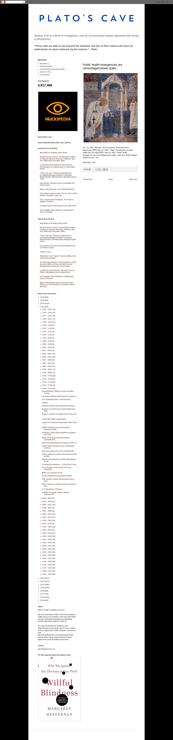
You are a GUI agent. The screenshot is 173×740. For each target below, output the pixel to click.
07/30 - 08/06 (47, 373)
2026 (42, 297)
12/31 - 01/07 (47, 309)
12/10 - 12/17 (47, 319)
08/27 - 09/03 (47, 360)
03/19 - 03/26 (47, 539)
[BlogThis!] (99, 169)
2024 (42, 303)
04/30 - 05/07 (47, 520)
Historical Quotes (46, 66)
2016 (42, 597)
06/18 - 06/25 (47, 498)
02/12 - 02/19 (47, 555)
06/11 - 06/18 (47, 501)
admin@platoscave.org (46, 649)
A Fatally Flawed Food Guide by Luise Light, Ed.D (58, 206)
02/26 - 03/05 (47, 549)
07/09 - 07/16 (47, 382)
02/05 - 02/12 (47, 558)
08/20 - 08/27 (47, 363)
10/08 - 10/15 (47, 341)
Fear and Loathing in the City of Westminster (58, 451)
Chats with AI (44, 75)
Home (110, 179)
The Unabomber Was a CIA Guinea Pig (56, 399)
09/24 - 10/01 (47, 347)
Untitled (45, 403)
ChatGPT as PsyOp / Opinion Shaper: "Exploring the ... (55, 493)
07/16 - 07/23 (47, 379)
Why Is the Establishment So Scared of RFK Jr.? (59, 443)
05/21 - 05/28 (47, 511)
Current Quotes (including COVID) (52, 69)
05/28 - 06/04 (47, 508)
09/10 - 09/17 (47, 354)
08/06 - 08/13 (47, 369)
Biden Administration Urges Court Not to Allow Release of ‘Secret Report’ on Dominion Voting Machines (57, 285)
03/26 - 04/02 (47, 536)
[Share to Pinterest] (107, 169)
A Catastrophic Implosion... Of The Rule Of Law (59, 464)
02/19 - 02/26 (47, 552)
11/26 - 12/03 (47, 325)
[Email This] (96, 169)
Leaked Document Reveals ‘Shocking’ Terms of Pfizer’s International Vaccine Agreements (57, 271)
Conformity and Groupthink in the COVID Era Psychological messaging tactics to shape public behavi (57, 167)
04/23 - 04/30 (47, 524)
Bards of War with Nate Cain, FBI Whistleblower (57, 189)
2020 (42, 584)
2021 (42, 581)
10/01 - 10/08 (47, 344)
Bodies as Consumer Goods (52, 473)
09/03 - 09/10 (47, 357)
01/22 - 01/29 (47, 565)
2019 (42, 588)
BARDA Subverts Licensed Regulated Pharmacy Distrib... (56, 428)
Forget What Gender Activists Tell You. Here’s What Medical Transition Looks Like (58, 194)
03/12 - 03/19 (47, 543)
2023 (42, 307)
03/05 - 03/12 (47, 546)
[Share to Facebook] (104, 169)
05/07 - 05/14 (47, 517)
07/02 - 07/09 (47, 385)
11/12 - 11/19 (47, 328)
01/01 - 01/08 (47, 574)
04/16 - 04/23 (47, 527)
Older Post (133, 179)
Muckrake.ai (44, 64)
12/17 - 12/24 (47, 316)
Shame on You (45, 72)
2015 (42, 600)
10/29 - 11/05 (47, 335)
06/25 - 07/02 (47, 388)
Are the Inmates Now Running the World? (57, 476)
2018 (42, 591)
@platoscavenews (58, 610)
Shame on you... (46, 252)
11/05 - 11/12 (47, 332)
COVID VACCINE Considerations (54, 419)
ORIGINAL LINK (89, 163)
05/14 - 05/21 (47, 514)
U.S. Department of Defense (52, 489)
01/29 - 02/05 (47, 562)
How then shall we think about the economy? (58, 406)
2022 (42, 578)
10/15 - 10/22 (47, 338)
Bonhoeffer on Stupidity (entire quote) (53, 153)
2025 (42, 300)
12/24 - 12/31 (47, 312)
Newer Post (87, 179)
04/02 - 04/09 (47, 533)
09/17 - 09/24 (47, 350)
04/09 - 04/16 (47, 530)
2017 (42, 594)
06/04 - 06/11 (47, 505)
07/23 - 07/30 (47, 376)
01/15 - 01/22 (47, 568)
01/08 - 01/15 (47, 571)
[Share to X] (101, 169)
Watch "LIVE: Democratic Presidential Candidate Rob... (55, 439)
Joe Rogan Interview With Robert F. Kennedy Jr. (59, 396)
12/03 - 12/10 (47, 322)
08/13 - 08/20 (47, 366)
